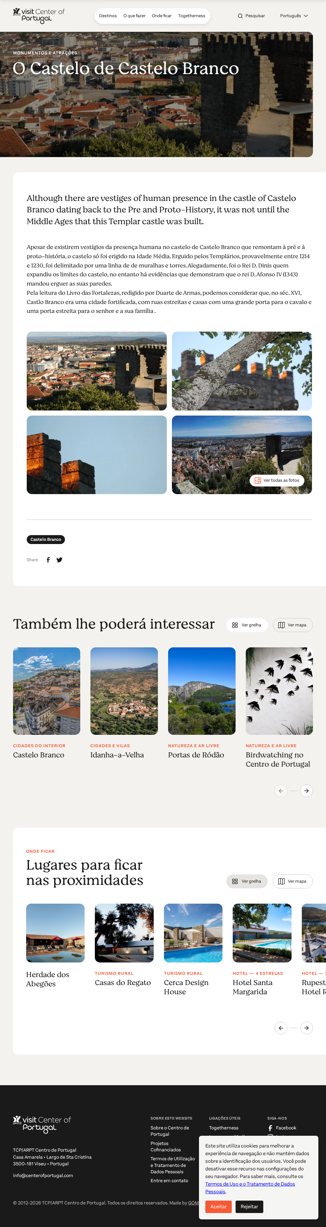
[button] (294, 16)
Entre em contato (169, 1181)
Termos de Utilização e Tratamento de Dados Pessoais (173, 1165)
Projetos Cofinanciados (166, 1147)
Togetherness (223, 1128)
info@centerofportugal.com (43, 1176)
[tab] (246, 625)
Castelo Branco (46, 539)
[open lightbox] (97, 371)
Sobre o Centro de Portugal (170, 1131)
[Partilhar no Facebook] (48, 560)
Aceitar (218, 1206)
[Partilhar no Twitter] (59, 560)
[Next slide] (306, 790)
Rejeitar (249, 1206)
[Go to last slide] (280, 1028)
